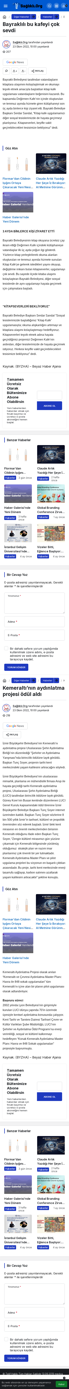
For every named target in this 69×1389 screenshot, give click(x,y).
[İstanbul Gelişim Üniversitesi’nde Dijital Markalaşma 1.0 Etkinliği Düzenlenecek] (18, 541)
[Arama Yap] (49, 6)
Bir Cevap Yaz (17, 575)
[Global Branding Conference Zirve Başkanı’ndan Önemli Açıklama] (51, 502)
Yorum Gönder (16, 667)
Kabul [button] (61, 1384)
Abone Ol (49, 405)
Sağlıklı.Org (20, 42)
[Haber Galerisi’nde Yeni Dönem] (18, 208)
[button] (56, 6)
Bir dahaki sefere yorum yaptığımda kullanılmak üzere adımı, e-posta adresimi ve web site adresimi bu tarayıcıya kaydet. (34, 654)
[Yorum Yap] (6, 71)
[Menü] (5, 6)
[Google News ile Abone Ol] (15, 62)
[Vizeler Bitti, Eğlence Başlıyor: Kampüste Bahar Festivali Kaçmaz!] (51, 541)
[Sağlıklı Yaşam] (27, 5)
